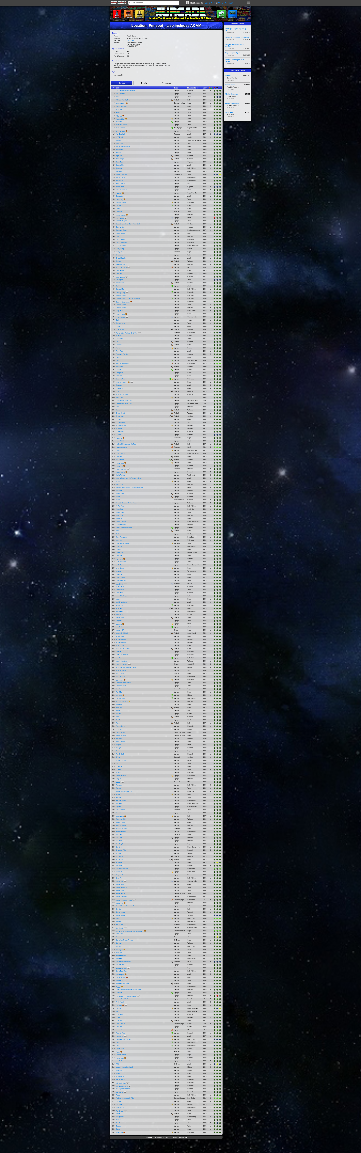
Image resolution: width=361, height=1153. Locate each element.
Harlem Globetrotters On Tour (126, 444)
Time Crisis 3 (120, 1023)
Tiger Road (119, 1014)
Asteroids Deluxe (121, 125)
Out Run (119, 689)
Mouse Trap (120, 645)
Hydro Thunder (121, 469)
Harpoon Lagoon (121, 447)
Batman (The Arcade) (123, 146)
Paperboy (119, 704)
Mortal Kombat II (121, 642)
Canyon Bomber (121, 190)
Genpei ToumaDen (232, 103)
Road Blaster (230, 85)
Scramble (119, 834)
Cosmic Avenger (121, 242)
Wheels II (119, 1104)
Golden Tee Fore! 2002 (124, 400)
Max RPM (119, 611)
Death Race (120, 270)
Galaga (118, 369)
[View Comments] (125, 218)
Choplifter (119, 211)
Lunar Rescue (121, 580)
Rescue (118, 797)
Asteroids (119, 121)
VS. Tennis (119, 1092)
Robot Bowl (120, 816)
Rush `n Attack (121, 825)
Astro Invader (120, 131)
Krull (117, 534)
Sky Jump (119, 856)
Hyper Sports (120, 472)
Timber (118, 1017)
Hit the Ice (119, 466)
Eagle (118, 320)
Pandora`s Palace (122, 702)
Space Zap (119, 903)
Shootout (119, 847)
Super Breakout (121, 955)
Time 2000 (119, 1020)
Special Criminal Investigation (126, 906)
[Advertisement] (166, 1146)
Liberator (119, 555)
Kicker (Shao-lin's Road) (124, 528)
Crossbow (119, 255)
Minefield (119, 624)
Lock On (119, 565)
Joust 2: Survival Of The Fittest (126, 503)
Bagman (118, 140)
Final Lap (119, 335)
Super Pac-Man (121, 971)
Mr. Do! (118, 652)
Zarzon (118, 1126)
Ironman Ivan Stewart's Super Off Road (129, 487)
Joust (118, 500)
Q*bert (118, 757)
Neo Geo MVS (121, 670)
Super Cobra (120, 965)
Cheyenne (119, 205)
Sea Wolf (119, 841)
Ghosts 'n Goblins (122, 394)
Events (144, 83)
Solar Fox (119, 878)
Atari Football (120, 134)
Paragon (119, 707)
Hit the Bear (120, 463)
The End (119, 1005)
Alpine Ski (119, 109)
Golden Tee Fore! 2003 (124, 404)
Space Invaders (121, 896)
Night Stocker (120, 676)
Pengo (118, 710)
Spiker (118, 918)
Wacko (118, 1095)
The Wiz (118, 1008)
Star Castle (119, 928)
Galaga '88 (119, 373)
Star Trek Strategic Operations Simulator (130, 931)
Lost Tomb (119, 574)
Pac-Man (119, 695)
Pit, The (118, 720)
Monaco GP (120, 630)
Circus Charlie (121, 215)
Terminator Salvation (123, 999)
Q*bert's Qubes (121, 760)
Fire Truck (119, 338)
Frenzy (118, 357)
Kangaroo (119, 518)
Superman (119, 980)
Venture (118, 1073)
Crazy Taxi (119, 252)
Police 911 (119, 738)
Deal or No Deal (121, 268)
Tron (117, 1042)
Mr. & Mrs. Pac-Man (122, 648)
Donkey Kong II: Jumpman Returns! (128, 298)
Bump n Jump (120, 177)
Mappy (118, 599)
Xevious (118, 1120)
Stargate (119, 943)
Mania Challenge (121, 596)
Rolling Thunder (121, 822)
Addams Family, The (123, 100)
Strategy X (119, 950)
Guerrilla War (120, 422)
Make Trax (119, 593)
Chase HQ (119, 200)
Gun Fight (119, 428)
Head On (119, 450)
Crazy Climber (121, 245)
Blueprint (119, 168)
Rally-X (118, 779)
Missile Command (122, 627)
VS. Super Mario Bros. (123, 1089)
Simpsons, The (121, 850)
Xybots (118, 1123)
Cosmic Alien (120, 239)
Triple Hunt (119, 1036)
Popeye (118, 748)
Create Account (225, 3)
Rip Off (118, 807)
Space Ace (119, 881)
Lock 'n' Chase (121, 562)
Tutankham (120, 1058)
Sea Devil (119, 838)
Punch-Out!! (120, 754)
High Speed (120, 459)
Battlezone (119, 149)
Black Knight (120, 159)
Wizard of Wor (121, 1107)
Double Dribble (121, 307)
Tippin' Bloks (120, 1030)
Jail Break (119, 490)
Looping (118, 571)
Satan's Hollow (121, 831)
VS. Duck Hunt (121, 1083)
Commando (120, 227)
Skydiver (119, 862)
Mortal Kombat (121, 639)
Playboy (118, 723)
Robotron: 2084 (121, 819)
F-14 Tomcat (120, 329)
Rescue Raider (121, 800)
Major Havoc (120, 590)
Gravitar (118, 419)
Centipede (119, 196)
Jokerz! (118, 497)
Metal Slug (119, 614)
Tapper (118, 987)
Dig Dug (118, 286)
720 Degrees (120, 94)
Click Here (130, 40)
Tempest (119, 992)
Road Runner (120, 813)
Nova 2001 (119, 680)
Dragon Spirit (120, 314)
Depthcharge (120, 277)
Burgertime (119, 180)
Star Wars (119, 934)
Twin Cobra (120, 1061)
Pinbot (118, 717)
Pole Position (120, 732)
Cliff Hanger (120, 218)
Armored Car (120, 119)
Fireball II (119, 345)
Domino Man (120, 289)
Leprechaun (120, 552)
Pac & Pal (119, 692)
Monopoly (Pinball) (122, 633)
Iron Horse (119, 484)
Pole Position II (121, 735)
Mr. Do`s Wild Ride (122, 655)
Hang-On (119, 438)
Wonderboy (120, 1111)
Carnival (118, 193)
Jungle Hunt (120, 512)
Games (122, 83)
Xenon (118, 1113)
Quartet (118, 769)
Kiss (117, 531)
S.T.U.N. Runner (121, 828)
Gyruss (118, 435)
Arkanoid (119, 116)
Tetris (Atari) (120, 1002)
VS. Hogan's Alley (122, 1086)
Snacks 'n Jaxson (122, 869)
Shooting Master (121, 844)
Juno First (119, 515)
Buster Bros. (120, 187)
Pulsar (118, 751)
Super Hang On (121, 968)
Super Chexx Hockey (123, 962)
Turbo (118, 1052)
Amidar (118, 112)
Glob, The (119, 397)
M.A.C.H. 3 (119, 584)
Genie (118, 391)
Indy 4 (118, 481)
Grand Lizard (120, 413)
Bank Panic (120, 143)
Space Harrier (120, 893)
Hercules (119, 456)
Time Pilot (119, 1027)
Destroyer (119, 280)
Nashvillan (230, 33)
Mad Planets (120, 586)
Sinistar (118, 853)
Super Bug (119, 958)
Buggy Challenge (121, 174)
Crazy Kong (120, 249)
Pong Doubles (120, 741)
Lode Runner (120, 568)
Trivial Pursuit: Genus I (123, 1039)
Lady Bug (119, 540)
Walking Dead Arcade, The (125, 1098)
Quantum (119, 766)
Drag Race (119, 311)
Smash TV (119, 865)
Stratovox (119, 952)
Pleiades (119, 729)
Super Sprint (120, 974)
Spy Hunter (120, 924)
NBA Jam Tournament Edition (126, 667)
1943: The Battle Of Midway (125, 90)
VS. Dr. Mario (120, 1079)
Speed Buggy (120, 912)
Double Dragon (121, 304)
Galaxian (119, 376)
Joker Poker (120, 493)
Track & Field (120, 1033)
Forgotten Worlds (122, 354)
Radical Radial (121, 776)
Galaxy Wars (120, 379)
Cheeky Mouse (121, 202)
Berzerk (118, 152)
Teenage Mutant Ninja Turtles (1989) (128, 989)
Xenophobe (120, 1116)
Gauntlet (119, 385)
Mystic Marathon (121, 661)
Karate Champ (121, 521)
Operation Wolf (121, 686)
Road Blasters (121, 810)
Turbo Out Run (121, 1054)
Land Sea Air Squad (122, 543)
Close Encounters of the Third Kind (128, 224)
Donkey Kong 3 (121, 295)
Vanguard (119, 1070)
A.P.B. (118, 97)
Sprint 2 (118, 921)
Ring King (119, 803)
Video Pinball (120, 1076)
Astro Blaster (120, 128)
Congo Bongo (120, 233)
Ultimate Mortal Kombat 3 (124, 1067)
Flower (118, 348)
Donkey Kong (120, 292)
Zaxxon (118, 1129)
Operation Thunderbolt (123, 683)
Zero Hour (119, 1133)
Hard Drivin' (120, 441)
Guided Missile (121, 425)
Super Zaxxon (121, 978)
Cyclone (118, 261)
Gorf (117, 407)
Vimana (228, 76)
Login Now (210, 3)
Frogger (118, 360)
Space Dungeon (121, 887)
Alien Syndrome (121, 106)
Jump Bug (119, 509)
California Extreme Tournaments (237, 37)
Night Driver (120, 673)
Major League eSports (233, 53)
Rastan (118, 788)
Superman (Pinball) (122, 983)
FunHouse (119, 366)
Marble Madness (121, 602)
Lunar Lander (120, 577)
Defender (119, 273)
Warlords (119, 1101)
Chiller (118, 208)
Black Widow (120, 165)
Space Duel (120, 884)
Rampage (119, 785)
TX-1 (117, 1064)
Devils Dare (120, 283)
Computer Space (121, 230)
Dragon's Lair (120, 317)
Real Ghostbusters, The (124, 791)
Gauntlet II (119, 388)
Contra (118, 236)
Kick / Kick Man (121, 524)
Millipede (119, 621)
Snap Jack (119, 875)
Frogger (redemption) (123, 363)
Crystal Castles (121, 258)
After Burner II (120, 103)
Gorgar (118, 410)
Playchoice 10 (120, 726)
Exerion (118, 326)
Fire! (117, 342)
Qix (117, 763)
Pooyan (118, 745)
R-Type (118, 772)
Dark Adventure (121, 264)
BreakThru (229, 112)
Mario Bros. (120, 605)
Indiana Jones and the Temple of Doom (129, 478)
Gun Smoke (120, 431)
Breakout (119, 171)
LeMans (118, 549)
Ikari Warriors (120, 475)
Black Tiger (120, 162)
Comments (166, 83)
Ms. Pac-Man (120, 658)
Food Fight (119, 351)
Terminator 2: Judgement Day (126, 996)
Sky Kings (119, 859)
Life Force (119, 559)
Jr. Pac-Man (120, 506)
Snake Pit (119, 872)
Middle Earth (120, 617)
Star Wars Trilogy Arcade (124, 940)
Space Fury (120, 890)
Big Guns (119, 156)
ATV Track (119, 137)
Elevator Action (121, 323)
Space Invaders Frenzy (124, 900)
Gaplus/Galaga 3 (121, 382)
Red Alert (119, 794)
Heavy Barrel (120, 453)
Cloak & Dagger (121, 221)
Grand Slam (120, 416)
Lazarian (119, 546)
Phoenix (118, 714)
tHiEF (118, 1011)
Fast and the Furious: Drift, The (126, 333)
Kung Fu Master (121, 537)
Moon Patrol (120, 636)
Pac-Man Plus (120, 698)
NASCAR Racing (121, 664)
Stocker (118, 946)
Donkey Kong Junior (123, 302)
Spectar (118, 909)
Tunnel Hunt (120, 1048)
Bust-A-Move (120, 183)
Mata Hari (119, 608)
